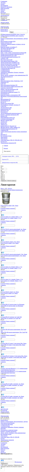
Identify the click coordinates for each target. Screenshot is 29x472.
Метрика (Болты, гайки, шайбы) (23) (10, 127)
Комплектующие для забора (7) (9, 47)
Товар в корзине (10, 208)
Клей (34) (3, 83)
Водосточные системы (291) (8, 41)
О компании (4, 1)
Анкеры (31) (4, 121)
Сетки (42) (3, 106)
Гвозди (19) (4, 123)
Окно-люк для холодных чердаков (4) (10, 66)
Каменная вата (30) (6, 109)
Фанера (3, 79)
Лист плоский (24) (5, 50)
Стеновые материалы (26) (7, 119)
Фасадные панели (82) (6, 59)
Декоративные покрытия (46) (8, 143)
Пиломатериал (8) (5, 100)
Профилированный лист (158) (9, 55)
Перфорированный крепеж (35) (9, 128)
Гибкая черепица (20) (6, 42)
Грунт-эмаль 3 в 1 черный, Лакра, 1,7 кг (11, 280)
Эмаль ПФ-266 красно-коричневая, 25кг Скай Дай (14, 332)
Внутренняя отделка (6, 136)
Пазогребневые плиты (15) (8, 117)
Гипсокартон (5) (5, 93)
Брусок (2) (3, 102)
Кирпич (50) (4, 116)
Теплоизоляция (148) (6, 107)
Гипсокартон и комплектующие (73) (10, 92)
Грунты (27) (4, 141)
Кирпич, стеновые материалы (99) (10, 114)
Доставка (3, 2)
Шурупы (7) (4, 134)
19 (8, 188)
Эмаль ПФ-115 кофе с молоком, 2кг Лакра (12, 397)
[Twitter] (3, 215)
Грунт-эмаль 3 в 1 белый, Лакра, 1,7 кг (11, 268)
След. (10, 188)
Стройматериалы (5, 69)
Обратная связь (5, 26)
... (4, 188)
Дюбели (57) (4, 124)
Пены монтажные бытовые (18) (9, 85)
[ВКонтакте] (2, 215)
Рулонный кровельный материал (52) (10, 57)
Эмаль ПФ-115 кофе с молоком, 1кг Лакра (12, 385)
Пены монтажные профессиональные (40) (12, 86)
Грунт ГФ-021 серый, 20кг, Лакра (9, 205)
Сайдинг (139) (4, 58)
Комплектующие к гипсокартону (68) (10, 95)
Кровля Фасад (4, 29)
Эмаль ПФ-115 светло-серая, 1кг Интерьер (12, 305)
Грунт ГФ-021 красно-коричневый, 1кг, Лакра (13, 230)
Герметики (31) (5, 82)
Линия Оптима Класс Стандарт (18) (10, 64)
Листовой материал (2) (7, 76)
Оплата (2, 4)
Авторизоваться (5, 15)
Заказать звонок (5, 22)
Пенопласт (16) (5, 110)
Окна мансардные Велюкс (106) (9, 61)
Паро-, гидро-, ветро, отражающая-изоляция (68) (13, 52)
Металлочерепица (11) (6, 51)
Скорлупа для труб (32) (7, 88)
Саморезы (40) (4, 130)
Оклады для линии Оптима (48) (9, 65)
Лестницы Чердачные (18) (7, 48)
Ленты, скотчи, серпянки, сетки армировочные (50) (14, 75)
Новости (3, 9)
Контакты (3, 12)
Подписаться (18, 462)
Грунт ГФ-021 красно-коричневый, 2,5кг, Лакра (13, 255)
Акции (2, 11)
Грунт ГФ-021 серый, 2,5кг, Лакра (9, 243)
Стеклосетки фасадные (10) (8, 68)
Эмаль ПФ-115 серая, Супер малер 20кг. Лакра (13, 345)
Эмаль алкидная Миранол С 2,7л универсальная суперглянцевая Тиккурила (13, 372)
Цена (2, 166)
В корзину (3, 208)
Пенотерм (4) (4, 112)
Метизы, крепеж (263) (6, 120)
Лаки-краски (4, 137)
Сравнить (3, 210)
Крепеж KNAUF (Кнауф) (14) (8, 126)
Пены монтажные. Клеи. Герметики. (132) (12, 81)
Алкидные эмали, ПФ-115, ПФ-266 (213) (11, 140)
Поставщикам (4, 5)
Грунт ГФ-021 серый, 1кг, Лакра (9, 293)
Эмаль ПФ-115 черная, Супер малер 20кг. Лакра (13, 357)
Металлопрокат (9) (6, 99)
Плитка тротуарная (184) (7, 103)
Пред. (2, 188)
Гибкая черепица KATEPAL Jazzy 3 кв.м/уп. (12, 35)
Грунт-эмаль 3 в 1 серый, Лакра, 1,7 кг (11, 218)
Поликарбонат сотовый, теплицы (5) (10, 105)
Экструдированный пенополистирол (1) (11, 113)
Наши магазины (5, 8)
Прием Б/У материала (6, 7)
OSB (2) (3, 78)
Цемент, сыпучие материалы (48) (9, 89)
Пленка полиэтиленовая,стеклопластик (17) (12, 54)
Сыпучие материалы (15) (7, 90)
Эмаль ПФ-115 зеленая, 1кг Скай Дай (10, 318)
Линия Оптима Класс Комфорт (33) (10, 62)
